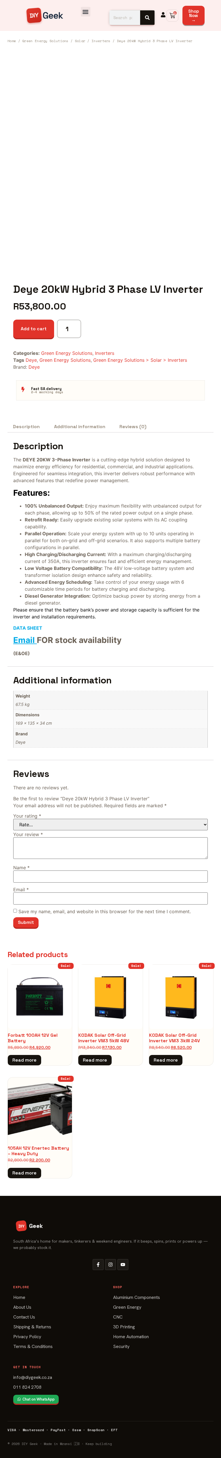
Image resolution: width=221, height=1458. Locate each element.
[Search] (147, 17)
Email (24, 640)
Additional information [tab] (79, 427)
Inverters (101, 40)
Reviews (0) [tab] (132, 427)
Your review (28, 834)
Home (11, 40)
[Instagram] (110, 1264)
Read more (24, 1060)
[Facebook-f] (98, 1264)
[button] (85, 11)
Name (21, 867)
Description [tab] (26, 427)
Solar (80, 40)
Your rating (27, 816)
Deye (31, 360)
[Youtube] (122, 1264)
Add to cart (34, 329)
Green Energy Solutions (45, 40)
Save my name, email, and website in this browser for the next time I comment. (104, 911)
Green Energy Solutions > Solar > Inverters (140, 360)
